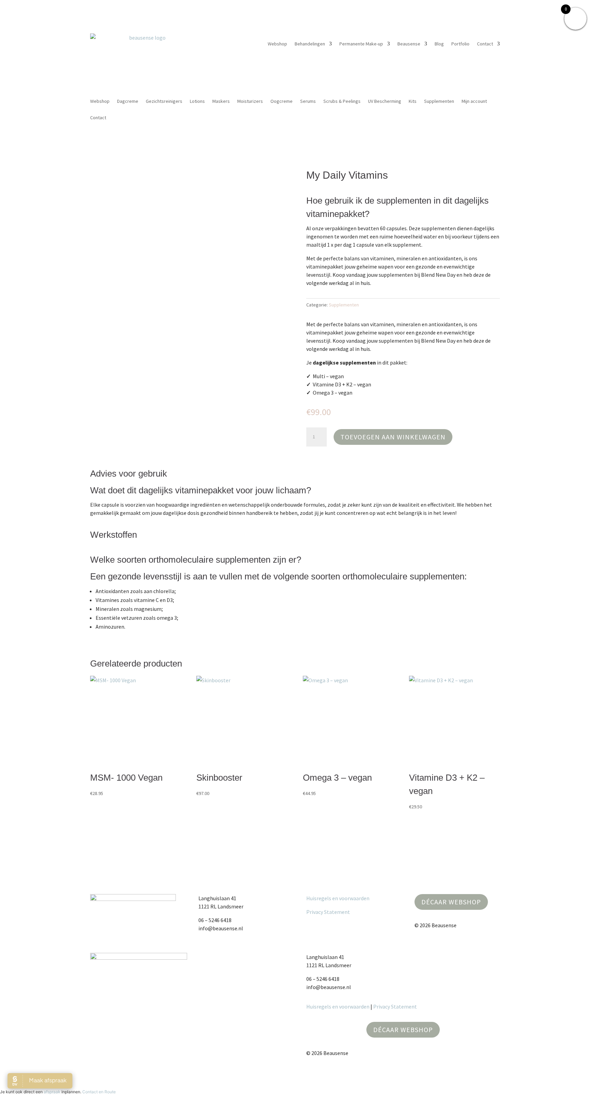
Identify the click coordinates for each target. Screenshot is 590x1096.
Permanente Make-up (361, 44)
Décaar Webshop (451, 902)
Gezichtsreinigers (164, 101)
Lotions (197, 101)
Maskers (221, 101)
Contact (485, 44)
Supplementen (439, 101)
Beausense (408, 44)
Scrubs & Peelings (342, 101)
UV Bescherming (384, 101)
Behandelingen (310, 44)
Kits (413, 101)
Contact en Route (99, 1091)
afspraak (52, 1091)
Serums (308, 101)
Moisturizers (250, 101)
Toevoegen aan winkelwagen (393, 437)
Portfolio (460, 44)
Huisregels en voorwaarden (337, 898)
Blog (439, 44)
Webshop (277, 44)
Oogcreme (281, 101)
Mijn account (474, 101)
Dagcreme (127, 101)
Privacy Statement (328, 911)
